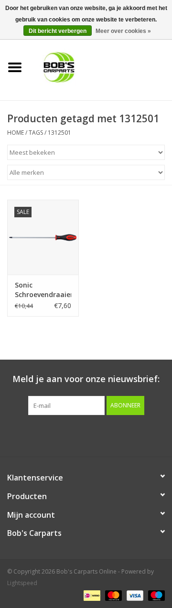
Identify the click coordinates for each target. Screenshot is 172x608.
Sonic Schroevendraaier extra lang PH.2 (43, 289)
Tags (36, 132)
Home (15, 132)
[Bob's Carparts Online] (100, 66)
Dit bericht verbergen (57, 31)
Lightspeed (22, 583)
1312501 (59, 132)
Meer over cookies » (123, 31)
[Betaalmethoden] (90, 595)
